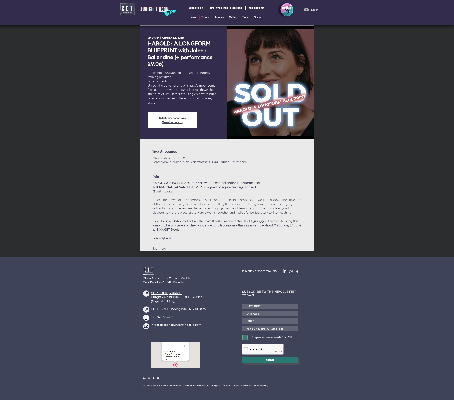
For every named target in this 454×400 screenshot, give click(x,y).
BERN (164, 9)
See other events (172, 122)
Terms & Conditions (242, 385)
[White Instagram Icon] (291, 271)
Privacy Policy (261, 385)
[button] (226, 8)
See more (159, 248)
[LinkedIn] (284, 271)
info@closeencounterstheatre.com (176, 325)
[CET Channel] (158, 378)
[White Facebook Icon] (297, 271)
